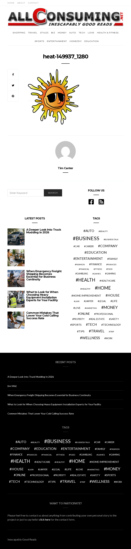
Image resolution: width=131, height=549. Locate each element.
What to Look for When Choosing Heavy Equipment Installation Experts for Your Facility (42, 296)
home (104, 288)
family (113, 258)
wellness (91, 338)
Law (77, 301)
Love (91, 32)
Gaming (111, 273)
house (114, 295)
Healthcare (108, 280)
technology (112, 324)
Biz (53, 32)
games (97, 273)
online (85, 313)
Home (11, 3)
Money (62, 32)
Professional (104, 313)
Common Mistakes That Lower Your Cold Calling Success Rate (42, 315)
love (77, 308)
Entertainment (57, 41)
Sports (39, 41)
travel (97, 331)
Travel (32, 32)
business (87, 238)
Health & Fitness (108, 32)
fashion (80, 264)
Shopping (19, 32)
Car (77, 246)
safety (114, 319)
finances (111, 264)
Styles (44, 32)
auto (89, 231)
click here (44, 519)
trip (112, 331)
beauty (104, 231)
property (79, 319)
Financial (84, 269)
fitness (98, 269)
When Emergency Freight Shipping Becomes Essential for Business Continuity (43, 275)
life (114, 301)
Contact (33, 3)
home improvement (87, 295)
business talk (111, 239)
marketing (91, 308)
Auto (72, 32)
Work (109, 338)
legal (102, 301)
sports (77, 324)
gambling (82, 273)
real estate (97, 319)
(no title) (12, 385)
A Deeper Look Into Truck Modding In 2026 (43, 231)
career (89, 246)
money (111, 307)
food (109, 269)
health (86, 280)
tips (81, 331)
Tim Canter (65, 168)
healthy (86, 289)
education (96, 252)
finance (96, 264)
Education (91, 41)
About (21, 3)
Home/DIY (76, 41)
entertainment (89, 258)
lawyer (89, 301)
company (109, 246)
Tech (82, 32)
